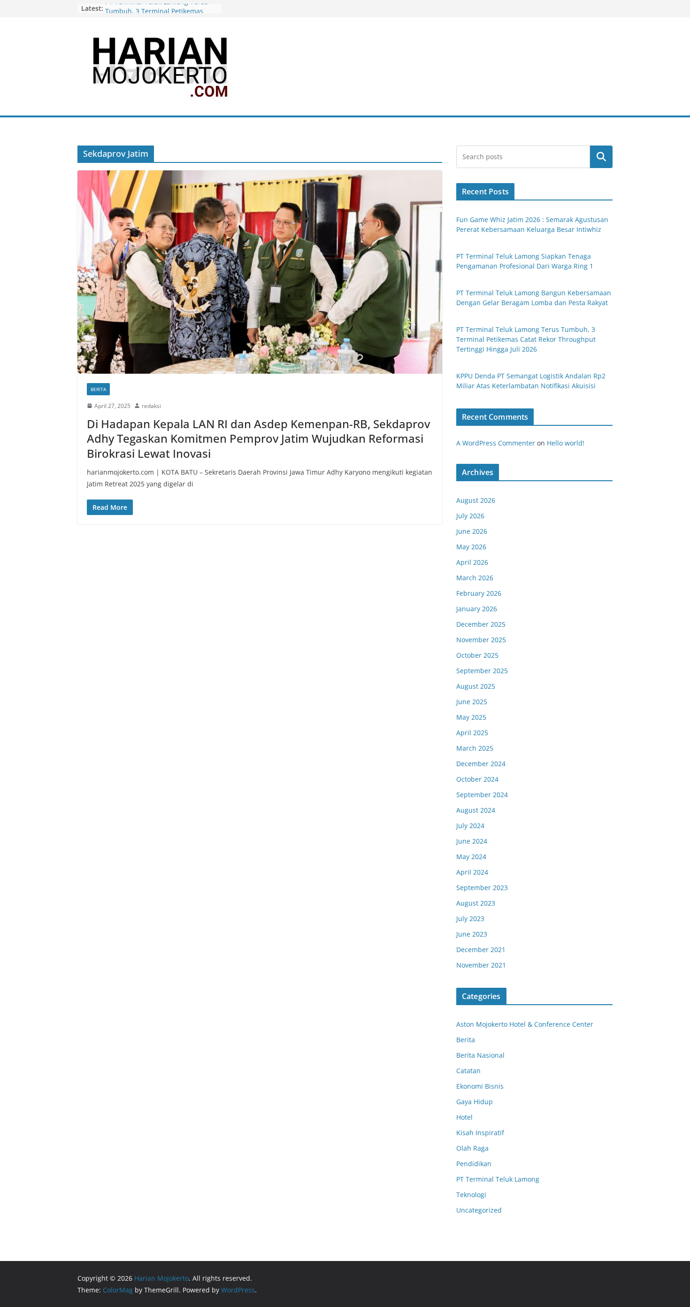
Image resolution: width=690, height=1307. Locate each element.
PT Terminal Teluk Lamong (497, 1179)
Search (601, 157)
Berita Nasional (480, 1055)
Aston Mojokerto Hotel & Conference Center (524, 1024)
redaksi (151, 406)
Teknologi (471, 1194)
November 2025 (481, 639)
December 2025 (481, 624)
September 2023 (482, 887)
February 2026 (478, 593)
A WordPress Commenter (495, 442)
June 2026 (471, 531)
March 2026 (474, 577)
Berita (98, 389)
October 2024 (477, 779)
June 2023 (471, 934)
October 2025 (477, 655)
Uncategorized (479, 1210)
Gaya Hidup (474, 1101)
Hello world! (565, 442)
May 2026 (471, 546)
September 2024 (482, 794)
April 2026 (472, 562)
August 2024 (475, 810)
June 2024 (471, 841)
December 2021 (481, 949)
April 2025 (472, 732)
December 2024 (481, 763)
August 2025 (475, 686)
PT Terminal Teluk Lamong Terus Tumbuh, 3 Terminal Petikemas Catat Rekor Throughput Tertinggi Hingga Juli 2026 (526, 339)
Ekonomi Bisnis (480, 1086)
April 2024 (472, 872)
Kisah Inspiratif (480, 1132)
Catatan (468, 1070)
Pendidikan (473, 1163)
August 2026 (475, 500)
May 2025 (471, 717)
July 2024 (470, 825)
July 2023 (470, 918)
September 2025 (482, 670)
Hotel (464, 1117)
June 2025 (471, 701)
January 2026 (476, 608)
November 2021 (481, 965)
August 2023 (475, 903)
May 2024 (471, 856)
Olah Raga (472, 1148)
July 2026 (470, 515)
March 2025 (474, 748)
